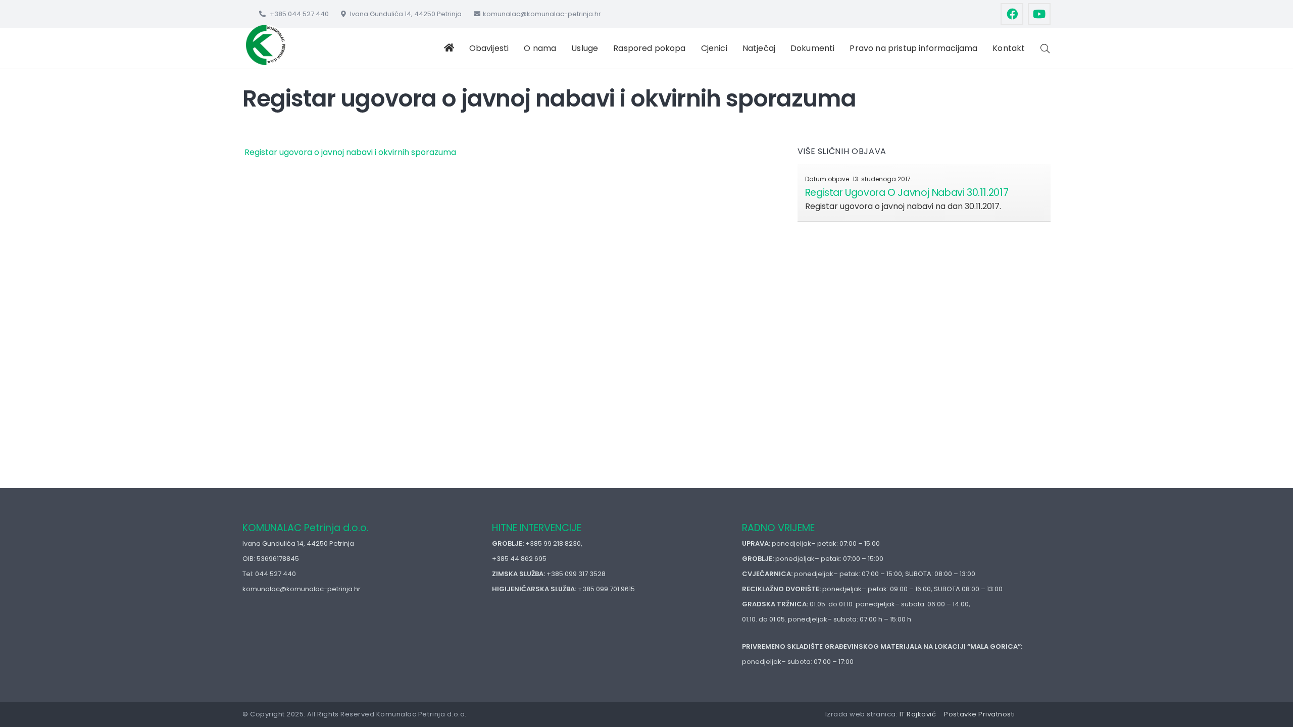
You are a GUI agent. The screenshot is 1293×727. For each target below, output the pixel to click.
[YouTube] (1039, 14)
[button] (514, 48)
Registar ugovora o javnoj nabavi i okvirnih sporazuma (349, 152)
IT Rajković (918, 714)
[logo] (266, 45)
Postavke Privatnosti (979, 714)
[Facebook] (1012, 14)
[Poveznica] (924, 192)
